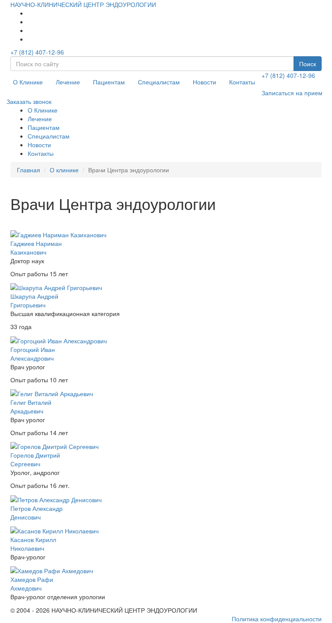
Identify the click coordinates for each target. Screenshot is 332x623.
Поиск (307, 63)
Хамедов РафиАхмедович (31, 583)
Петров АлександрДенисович (36, 512)
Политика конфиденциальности (277, 618)
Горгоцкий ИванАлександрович (32, 353)
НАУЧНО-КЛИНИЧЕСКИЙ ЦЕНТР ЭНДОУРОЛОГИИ (83, 4)
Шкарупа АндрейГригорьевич (34, 300)
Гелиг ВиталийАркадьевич (30, 406)
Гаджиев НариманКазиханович (36, 247)
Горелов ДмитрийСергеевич (35, 459)
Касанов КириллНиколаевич (33, 543)
